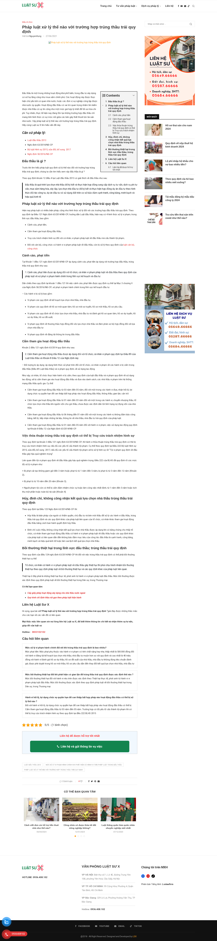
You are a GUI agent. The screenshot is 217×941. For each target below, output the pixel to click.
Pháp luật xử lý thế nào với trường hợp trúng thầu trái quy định (53, 770)
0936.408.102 (97, 909)
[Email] (185, 6)
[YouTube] (148, 876)
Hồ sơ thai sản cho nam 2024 (178, 127)
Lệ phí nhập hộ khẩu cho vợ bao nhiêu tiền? (179, 163)
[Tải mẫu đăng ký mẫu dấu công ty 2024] (153, 201)
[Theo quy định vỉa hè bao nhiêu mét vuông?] (153, 183)
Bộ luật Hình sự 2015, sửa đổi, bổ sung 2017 (49, 149)
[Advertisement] (79, 69)
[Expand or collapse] (134, 95)
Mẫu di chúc (27, 22)
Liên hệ (169, 6)
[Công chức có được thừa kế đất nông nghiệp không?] (80, 809)
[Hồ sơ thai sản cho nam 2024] (153, 130)
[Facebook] (178, 6)
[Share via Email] (99, 781)
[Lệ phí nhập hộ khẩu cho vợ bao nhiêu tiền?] (153, 165)
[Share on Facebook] (88, 781)
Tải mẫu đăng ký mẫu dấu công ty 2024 (179, 198)
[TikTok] (153, 876)
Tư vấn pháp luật (125, 6)
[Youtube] (182, 6)
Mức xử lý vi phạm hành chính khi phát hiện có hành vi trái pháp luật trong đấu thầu (84, 765)
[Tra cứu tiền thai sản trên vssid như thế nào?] (153, 219)
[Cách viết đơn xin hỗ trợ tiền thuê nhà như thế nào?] (41, 809)
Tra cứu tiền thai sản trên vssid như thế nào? (179, 216)
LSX (135, 936)
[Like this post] (83, 781)
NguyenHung (35, 36)
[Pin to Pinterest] (95, 781)
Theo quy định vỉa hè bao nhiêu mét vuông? (179, 180)
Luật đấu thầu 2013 (36, 140)
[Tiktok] (189, 6)
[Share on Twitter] (92, 781)
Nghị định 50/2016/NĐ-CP (40, 154)
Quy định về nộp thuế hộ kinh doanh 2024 (179, 145)
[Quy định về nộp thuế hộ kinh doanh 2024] (153, 148)
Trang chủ (106, 6)
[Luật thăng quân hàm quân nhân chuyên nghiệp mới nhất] (118, 809)
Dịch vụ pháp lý (150, 6)
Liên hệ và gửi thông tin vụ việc (81, 746)
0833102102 (38, 632)
